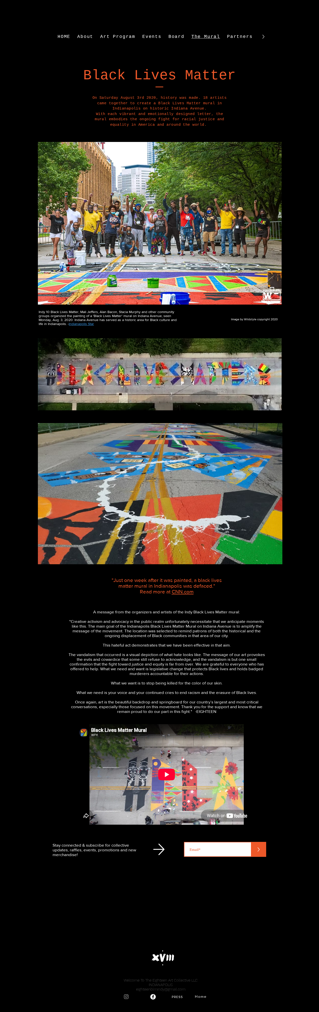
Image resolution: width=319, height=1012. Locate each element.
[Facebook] (153, 997)
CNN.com (183, 591)
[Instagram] (126, 997)
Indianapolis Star (81, 324)
